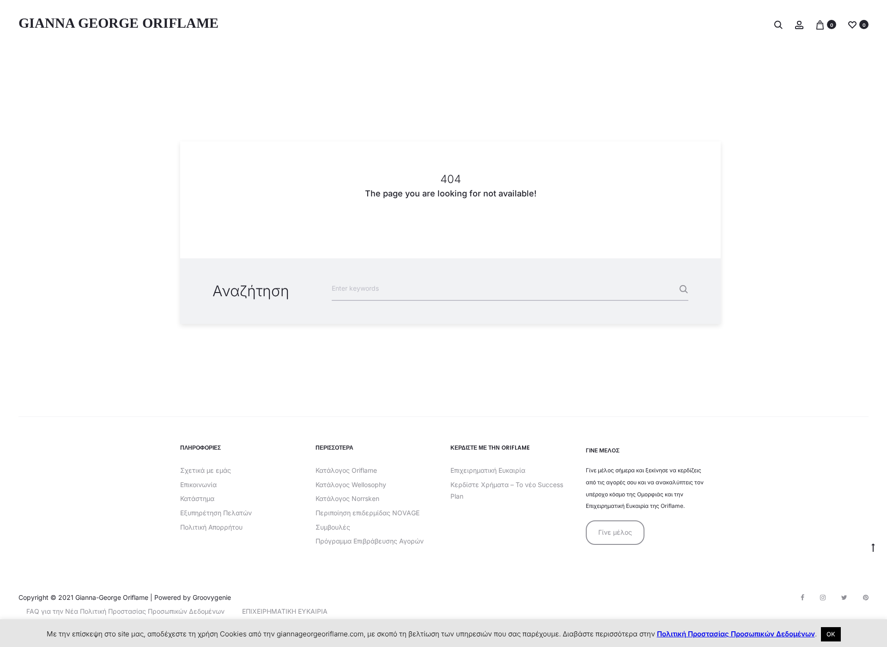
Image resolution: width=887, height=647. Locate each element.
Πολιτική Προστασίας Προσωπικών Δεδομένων (736, 633)
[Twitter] (844, 597)
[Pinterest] (866, 597)
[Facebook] (802, 597)
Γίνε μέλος (615, 532)
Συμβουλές (333, 527)
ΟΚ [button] (830, 634)
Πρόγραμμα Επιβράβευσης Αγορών (370, 541)
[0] (820, 24)
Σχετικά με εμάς (205, 470)
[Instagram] (823, 597)
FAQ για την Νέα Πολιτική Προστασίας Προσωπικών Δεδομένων (125, 611)
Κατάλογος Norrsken (347, 498)
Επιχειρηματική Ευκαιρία (487, 470)
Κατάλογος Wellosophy (351, 484)
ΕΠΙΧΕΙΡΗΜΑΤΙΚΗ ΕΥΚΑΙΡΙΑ (285, 611)
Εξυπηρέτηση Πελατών (216, 513)
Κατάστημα (197, 498)
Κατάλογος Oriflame (346, 470)
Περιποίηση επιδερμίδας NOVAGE (367, 513)
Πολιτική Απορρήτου (211, 527)
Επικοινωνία (198, 484)
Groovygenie (212, 597)
